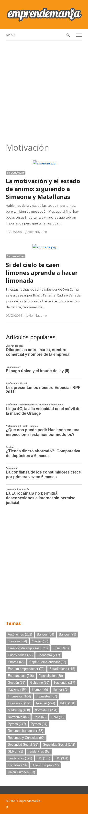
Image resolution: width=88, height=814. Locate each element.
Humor (40, 689)
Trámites (17, 765)
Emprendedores (15, 172)
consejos (17, 641)
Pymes (17, 724)
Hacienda (64, 682)
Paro (39, 717)
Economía (48, 655)
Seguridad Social (23, 744)
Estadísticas (62, 669)
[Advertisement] (44, 90)
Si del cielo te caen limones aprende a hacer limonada (42, 272)
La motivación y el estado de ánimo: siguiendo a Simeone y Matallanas (43, 189)
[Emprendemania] (44, 14)
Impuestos (19, 696)
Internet (45, 703)
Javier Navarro (36, 231)
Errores (16, 662)
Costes (40, 641)
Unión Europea (45, 765)
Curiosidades (20, 655)
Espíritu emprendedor (47, 662)
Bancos (45, 634)
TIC (43, 758)
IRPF (67, 703)
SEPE (15, 751)
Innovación (19, 703)
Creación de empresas (28, 648)
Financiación (51, 676)
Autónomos (20, 634)
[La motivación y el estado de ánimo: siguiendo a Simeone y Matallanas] (44, 163)
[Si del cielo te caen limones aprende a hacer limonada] (44, 247)
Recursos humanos (25, 731)
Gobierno (39, 682)
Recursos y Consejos (26, 738)
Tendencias (39, 751)
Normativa (46, 710)
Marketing (19, 710)
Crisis (61, 648)
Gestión (16, 682)
